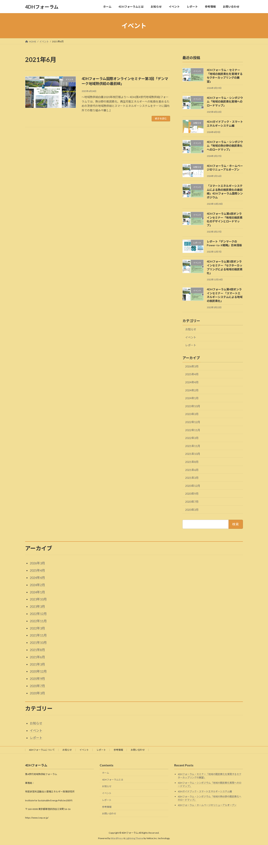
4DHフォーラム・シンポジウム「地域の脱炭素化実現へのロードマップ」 (225, 101)
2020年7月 (192, 501)
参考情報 (118, 749)
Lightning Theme (134, 838)
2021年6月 (192, 470)
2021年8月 (192, 461)
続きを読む (161, 118)
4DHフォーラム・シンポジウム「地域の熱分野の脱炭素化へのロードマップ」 (225, 145)
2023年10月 (192, 406)
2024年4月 (192, 382)
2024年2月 (192, 390)
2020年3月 (192, 509)
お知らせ (190, 329)
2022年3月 (192, 438)
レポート (190, 345)
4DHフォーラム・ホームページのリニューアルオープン (207, 804)
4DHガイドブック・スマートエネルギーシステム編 (205, 791)
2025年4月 (192, 374)
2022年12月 (192, 422)
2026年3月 (192, 366)
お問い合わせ (138, 749)
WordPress (117, 838)
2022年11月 (192, 430)
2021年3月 (192, 477)
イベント (190, 337)
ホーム (105, 772)
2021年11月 (192, 446)
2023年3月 (192, 414)
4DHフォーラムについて (42, 749)
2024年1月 (192, 398)
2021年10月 (192, 454)
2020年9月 (192, 493)
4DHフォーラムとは (112, 779)
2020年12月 (192, 485)
